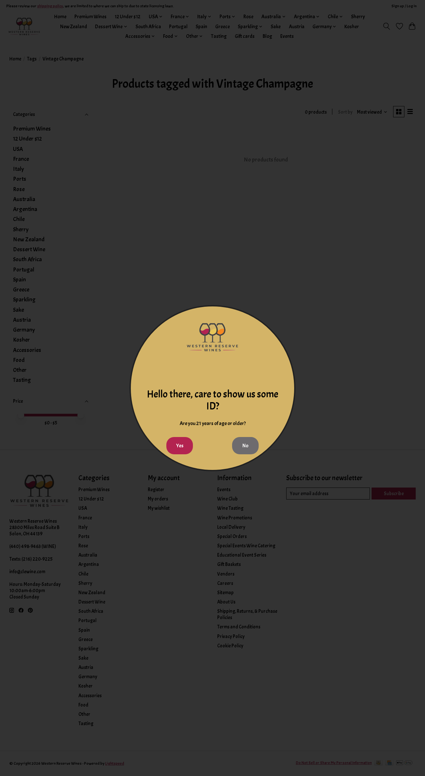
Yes (180, 445)
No (245, 445)
